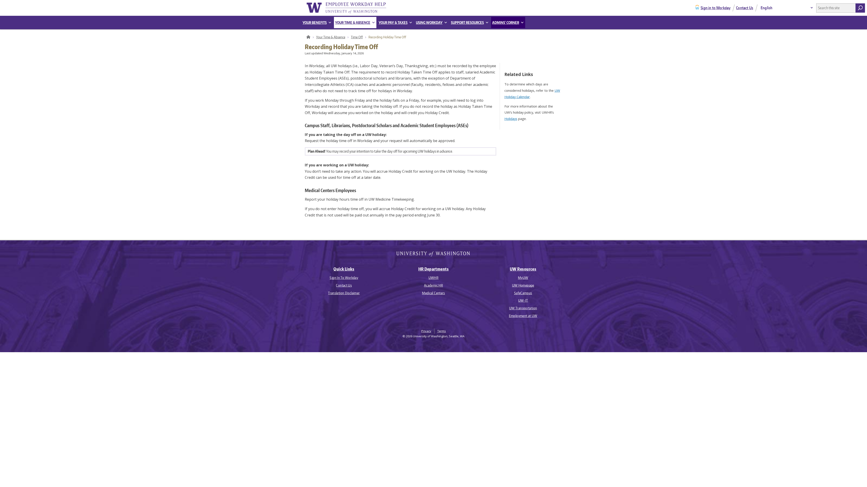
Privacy (426, 331)
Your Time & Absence (330, 37)
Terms (441, 331)
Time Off (357, 37)
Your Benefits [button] (315, 22)
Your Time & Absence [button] (352, 22)
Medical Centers (433, 293)
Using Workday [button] (429, 22)
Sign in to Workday (715, 7)
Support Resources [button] (467, 22)
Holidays (510, 118)
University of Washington (433, 255)
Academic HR (433, 285)
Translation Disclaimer (344, 293)
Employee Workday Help (350, 8)
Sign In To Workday (344, 278)
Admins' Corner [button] (505, 22)
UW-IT (523, 300)
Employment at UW (523, 316)
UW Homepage (523, 285)
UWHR (434, 278)
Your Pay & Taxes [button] (393, 22)
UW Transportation (523, 308)
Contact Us (744, 7)
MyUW (523, 278)
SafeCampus (523, 293)
